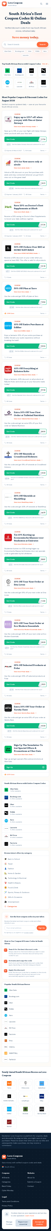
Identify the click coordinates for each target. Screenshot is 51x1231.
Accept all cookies (39, 1223)
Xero (45, 51)
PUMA (37, 51)
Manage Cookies (9, 1223)
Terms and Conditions (10, 1201)
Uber (29, 51)
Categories (6, 1182)
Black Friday (6, 1186)
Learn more (29, 1216)
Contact (30, 1186)
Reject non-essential (23, 1223)
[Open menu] (47, 4)
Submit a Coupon (34, 1182)
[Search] (41, 4)
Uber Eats (7, 51)
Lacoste (25, 55)
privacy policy (28, 932)
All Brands (5, 1178)
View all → (45, 64)
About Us (31, 1178)
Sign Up (42, 928)
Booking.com (19, 51)
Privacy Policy (7, 1206)
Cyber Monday (8, 1190)
